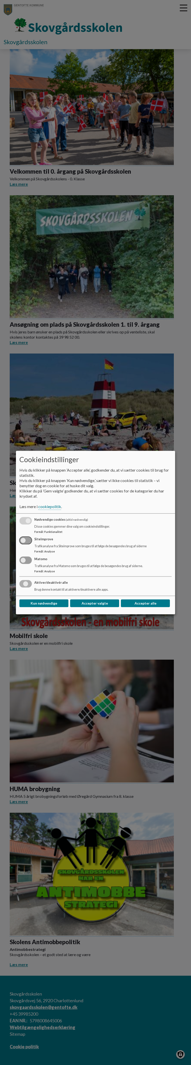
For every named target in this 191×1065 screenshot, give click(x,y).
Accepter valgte (95, 603)
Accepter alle (145, 603)
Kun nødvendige (44, 603)
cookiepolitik (49, 506)
